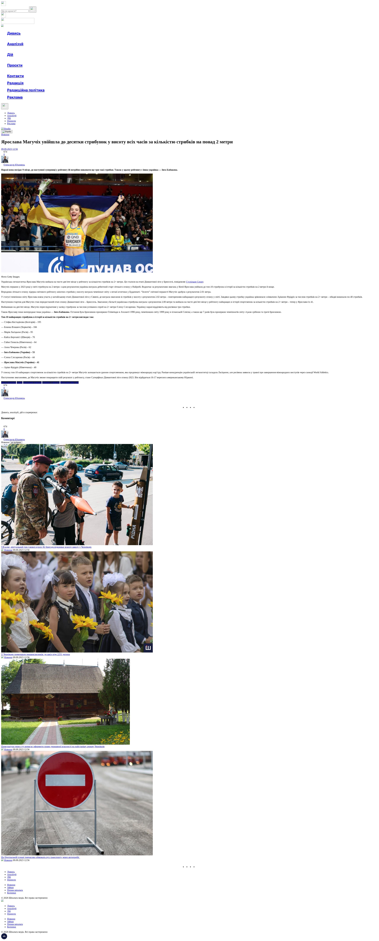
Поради (51, 60)
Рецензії (27, 60)
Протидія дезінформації (91, 70)
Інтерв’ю (28, 38)
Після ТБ (135, 70)
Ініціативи (39, 60)
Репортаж (41, 38)
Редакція (15, 83)
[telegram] (198, 407)
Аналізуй (15, 44)
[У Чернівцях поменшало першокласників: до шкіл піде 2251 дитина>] (77, 651)
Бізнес (61, 60)
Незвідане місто (21, 70)
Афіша (16, 60)
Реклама (71, 60)
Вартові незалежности (117, 70)
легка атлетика (8, 382)
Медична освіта (52, 70)
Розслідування (34, 49)
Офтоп (52, 38)
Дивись (14, 33)
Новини (17, 38)
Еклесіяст (148, 70)
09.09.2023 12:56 (9, 149)
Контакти (15, 76)
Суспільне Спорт (194, 281)
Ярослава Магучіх (69, 382)
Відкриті (36, 70)
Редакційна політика (26, 90)
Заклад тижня (69, 70)
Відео (61, 38)
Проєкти (15, 65)
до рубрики (16, 442)
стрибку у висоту (51, 382)
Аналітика (18, 49)
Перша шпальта (15, 890)
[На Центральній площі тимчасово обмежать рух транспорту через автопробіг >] (77, 854)
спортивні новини (32, 382)
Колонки (48, 49)
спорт (20, 382)
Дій (10, 54)
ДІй (9, 118)
